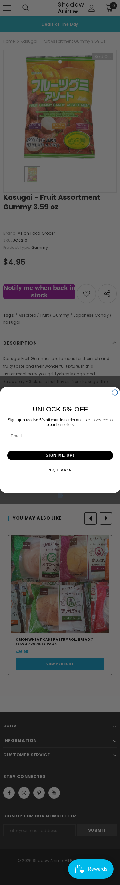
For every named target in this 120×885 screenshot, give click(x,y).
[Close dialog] (115, 392)
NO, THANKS (60, 470)
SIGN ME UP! (60, 455)
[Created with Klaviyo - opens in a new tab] (60, 495)
